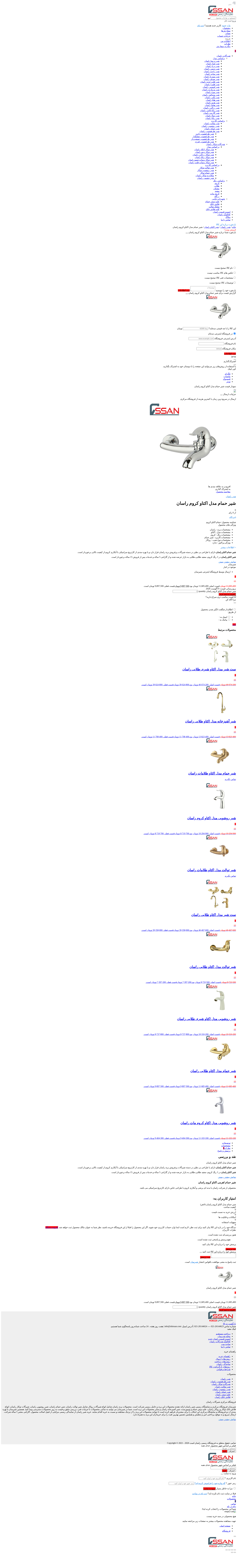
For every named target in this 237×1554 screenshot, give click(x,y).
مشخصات (225, 1145)
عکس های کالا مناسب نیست (220, 273)
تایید (224, 1451)
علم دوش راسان (222, 1394)
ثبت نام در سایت (199, 1493)
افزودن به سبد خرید (227, 594)
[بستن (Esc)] (226, 1549)
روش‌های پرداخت (222, 1361)
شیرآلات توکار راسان (220, 1384)
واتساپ (227, 376)
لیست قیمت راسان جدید (219, 1339)
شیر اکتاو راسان (211, 227)
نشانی (227, 33)
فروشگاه (226, 1531)
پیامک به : (223, 620)
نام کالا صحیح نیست (224, 268)
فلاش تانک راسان (222, 1397)
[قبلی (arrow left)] (235, 1552)
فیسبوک (226, 379)
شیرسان (194, 1262)
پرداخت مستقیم (223, 1334)
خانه (234, 227)
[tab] (115, 1143)
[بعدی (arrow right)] (232, 1552)
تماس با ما (225, 1347)
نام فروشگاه (230, 343)
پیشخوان (226, 28)
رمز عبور (231, 1483)
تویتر (228, 381)
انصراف (232, 1451)
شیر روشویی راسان (221, 1389)
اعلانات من (225, 41)
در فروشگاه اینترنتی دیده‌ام (220, 333)
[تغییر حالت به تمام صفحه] (232, 1549)
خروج (227, 38)
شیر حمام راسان (222, 1392)
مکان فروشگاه (229, 348)
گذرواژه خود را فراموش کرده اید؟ (210, 1483)
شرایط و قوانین (223, 1369)
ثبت (234, 624)
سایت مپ (225, 1344)
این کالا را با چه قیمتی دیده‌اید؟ (222, 328)
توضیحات (226, 1143)
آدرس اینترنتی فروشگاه (225, 338)
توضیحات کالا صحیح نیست (221, 283)
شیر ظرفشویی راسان (220, 1381)
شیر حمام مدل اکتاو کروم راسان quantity (217, 591)
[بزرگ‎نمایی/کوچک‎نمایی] (235, 1549)
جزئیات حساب (223, 36)
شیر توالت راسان (222, 1387)
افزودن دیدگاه (51, 1227)
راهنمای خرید (224, 1356)
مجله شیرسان (224, 1336)
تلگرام (227, 374)
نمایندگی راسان (223, 1364)
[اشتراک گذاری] (229, 1549)
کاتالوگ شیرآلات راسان (219, 1341)
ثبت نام (200, 25)
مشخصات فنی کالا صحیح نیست (218, 278)
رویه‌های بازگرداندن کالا (219, 1367)
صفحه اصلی (224, 1526)
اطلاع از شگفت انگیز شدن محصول (217, 609)
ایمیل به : (223, 617)
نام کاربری (230, 1478)
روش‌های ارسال (223, 1359)
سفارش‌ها (225, 31)
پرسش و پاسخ (224, 1151)
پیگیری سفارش (223, 46)
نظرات (227, 44)
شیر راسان (225, 227)
